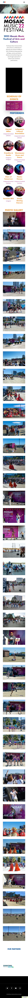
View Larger (14, 218)
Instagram (5, 134)
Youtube (20, 183)
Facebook (11, 134)
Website (9, 135)
